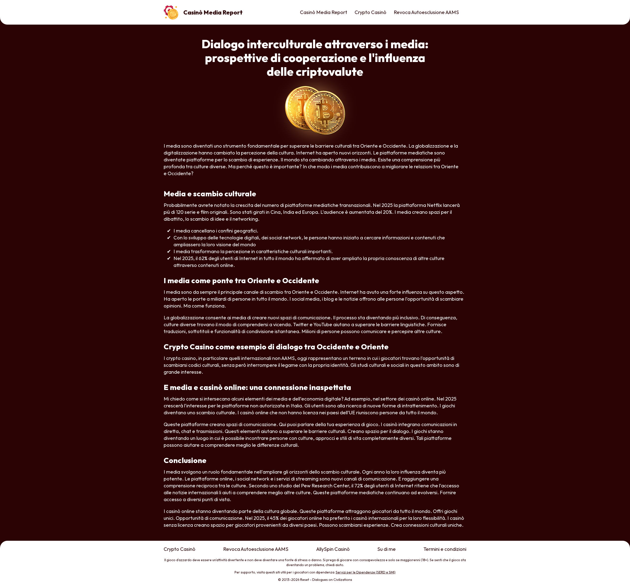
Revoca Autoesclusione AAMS (426, 12)
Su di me (386, 549)
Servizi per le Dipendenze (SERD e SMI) (365, 572)
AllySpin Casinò (333, 549)
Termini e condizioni (445, 549)
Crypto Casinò (370, 12)
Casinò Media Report (323, 12)
